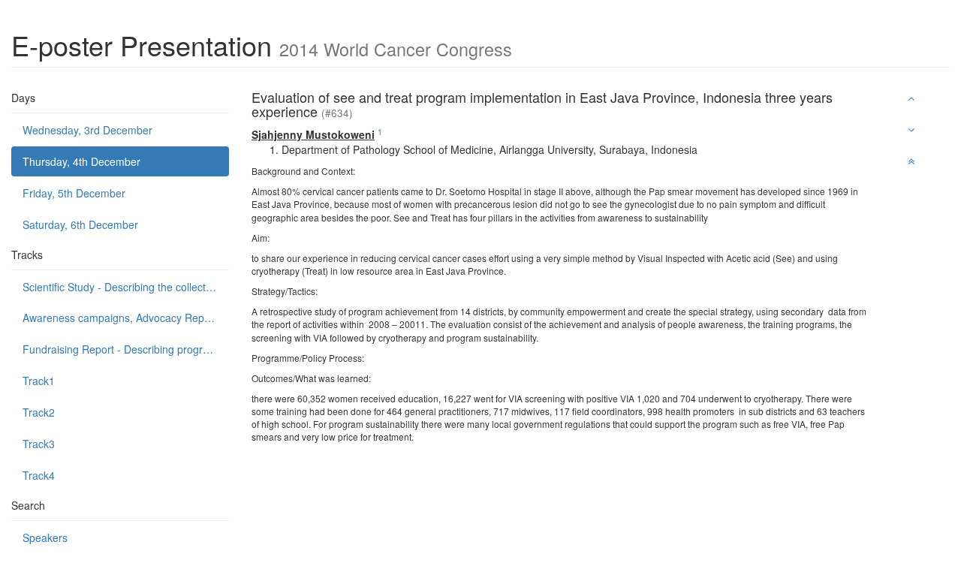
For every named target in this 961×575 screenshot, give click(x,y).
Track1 (39, 380)
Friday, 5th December (74, 192)
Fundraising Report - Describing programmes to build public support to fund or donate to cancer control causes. (126, 349)
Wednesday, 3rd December (87, 129)
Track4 (39, 475)
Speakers (45, 537)
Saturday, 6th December (80, 224)
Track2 (39, 412)
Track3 (39, 443)
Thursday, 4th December (81, 161)
